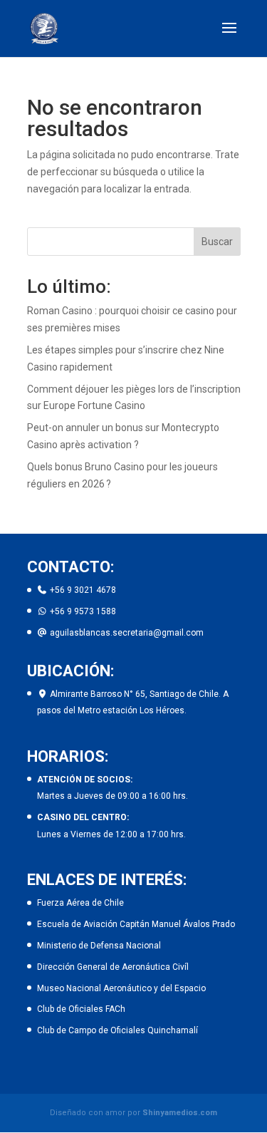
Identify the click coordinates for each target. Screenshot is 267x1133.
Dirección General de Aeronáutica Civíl (113, 967)
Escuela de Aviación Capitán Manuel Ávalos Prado (136, 924)
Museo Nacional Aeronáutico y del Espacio (121, 988)
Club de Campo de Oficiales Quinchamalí (117, 1030)
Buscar (217, 241)
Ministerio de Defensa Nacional (99, 946)
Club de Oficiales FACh (81, 1009)
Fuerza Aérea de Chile (80, 903)
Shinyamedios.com (179, 1112)
